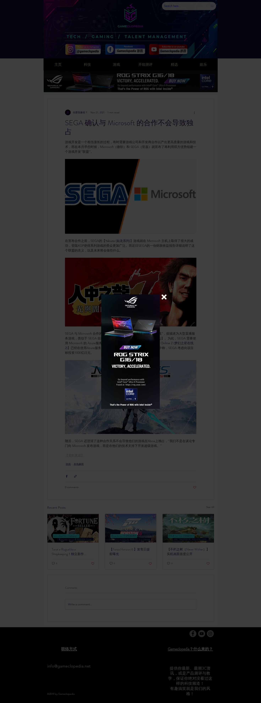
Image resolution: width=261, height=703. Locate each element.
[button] (164, 297)
